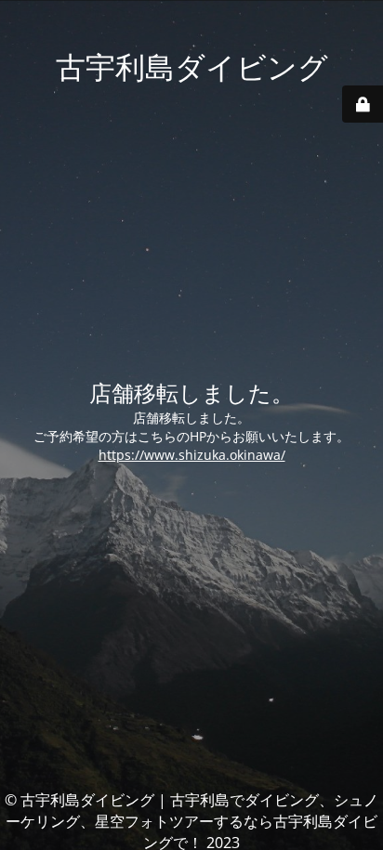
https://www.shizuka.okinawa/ (192, 455)
